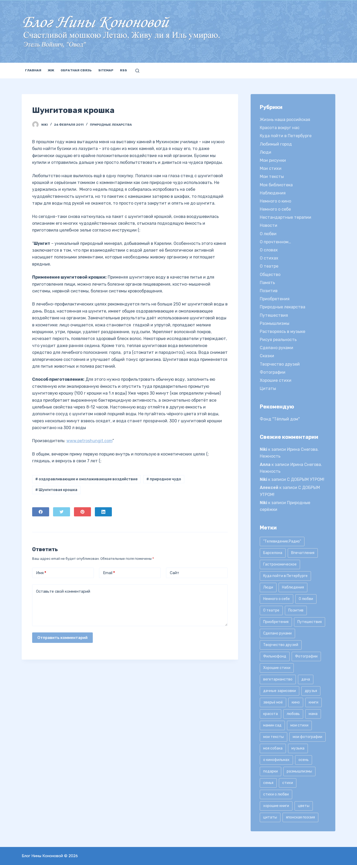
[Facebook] (40, 511)
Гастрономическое (280, 564)
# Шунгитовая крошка (56, 490)
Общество (270, 274)
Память (267, 282)
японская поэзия (300, 817)
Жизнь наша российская (285, 119)
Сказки (267, 355)
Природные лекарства (111, 124)
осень (303, 760)
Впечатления (302, 553)
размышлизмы (299, 771)
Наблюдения (273, 193)
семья (268, 783)
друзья (311, 691)
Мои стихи (270, 168)
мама (313, 714)
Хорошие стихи (275, 380)
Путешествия (274, 315)
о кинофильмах (276, 760)
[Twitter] (61, 511)
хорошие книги (276, 806)
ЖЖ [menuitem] (51, 70)
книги (313, 702)
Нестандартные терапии (285, 217)
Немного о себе (275, 209)
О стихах (269, 258)
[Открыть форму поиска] (137, 71)
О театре (269, 266)
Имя (41, 572)
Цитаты (268, 388)
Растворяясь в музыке (282, 331)
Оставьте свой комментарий (63, 591)
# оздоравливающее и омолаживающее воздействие (86, 479)
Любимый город (276, 144)
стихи (287, 783)
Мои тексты (272, 176)
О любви (268, 233)
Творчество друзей (280, 364)
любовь (293, 714)
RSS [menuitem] (123, 70)
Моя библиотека (276, 184)
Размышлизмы (274, 323)
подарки (270, 771)
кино (296, 702)
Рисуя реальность (278, 339)
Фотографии (272, 372)
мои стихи (299, 725)
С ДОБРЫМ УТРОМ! (305, 479)
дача (305, 679)
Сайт (174, 572)
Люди (265, 152)
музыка (297, 748)
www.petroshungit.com (89, 440)
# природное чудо (163, 479)
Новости (268, 225)
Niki (263, 449)
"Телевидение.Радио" (282, 541)
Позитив (269, 290)
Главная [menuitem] (33, 70)
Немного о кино (275, 201)
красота (270, 714)
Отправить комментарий (62, 637)
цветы (303, 806)
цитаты (270, 817)
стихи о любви (276, 794)
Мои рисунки (273, 160)
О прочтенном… (275, 241)
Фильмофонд (274, 656)
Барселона (272, 553)
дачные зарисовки (279, 691)
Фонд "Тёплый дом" (280, 419)
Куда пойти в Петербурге (286, 135)
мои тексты (273, 737)
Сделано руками (276, 347)
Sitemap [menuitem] (105, 70)
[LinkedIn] (103, 511)
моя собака (273, 748)
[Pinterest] (82, 511)
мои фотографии (307, 737)
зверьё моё (273, 702)
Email (109, 572)
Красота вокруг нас (280, 127)
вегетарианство (277, 679)
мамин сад (272, 725)
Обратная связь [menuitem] (76, 70)
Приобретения (275, 298)
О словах (269, 249)
